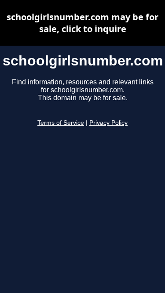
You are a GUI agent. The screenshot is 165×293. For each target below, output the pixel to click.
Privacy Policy (108, 122)
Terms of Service (60, 122)
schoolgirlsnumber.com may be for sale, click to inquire (82, 23)
